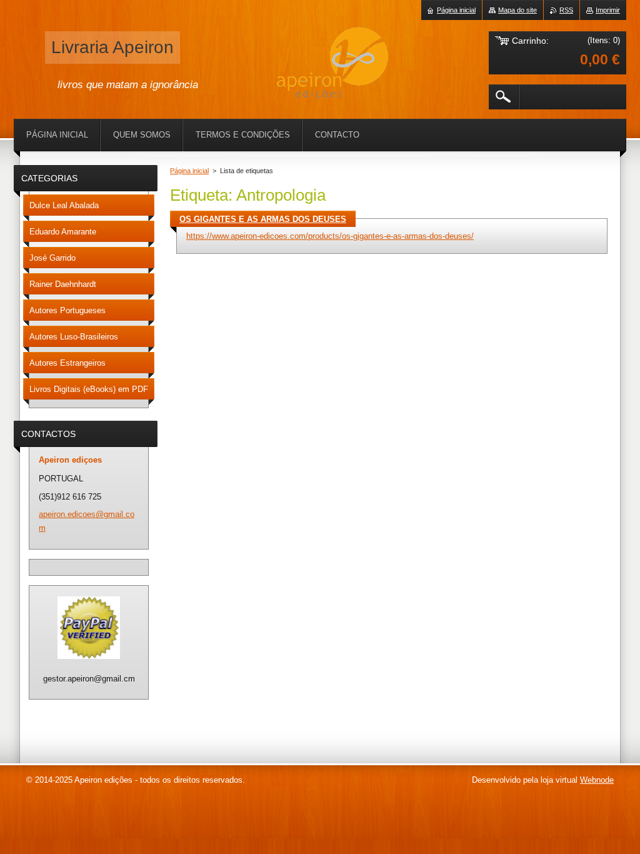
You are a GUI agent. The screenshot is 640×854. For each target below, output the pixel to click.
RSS (566, 10)
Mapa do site (517, 10)
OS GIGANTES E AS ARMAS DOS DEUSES (262, 219)
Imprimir (608, 10)
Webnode (597, 780)
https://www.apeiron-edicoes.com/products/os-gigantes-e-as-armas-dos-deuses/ (330, 236)
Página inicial (189, 170)
